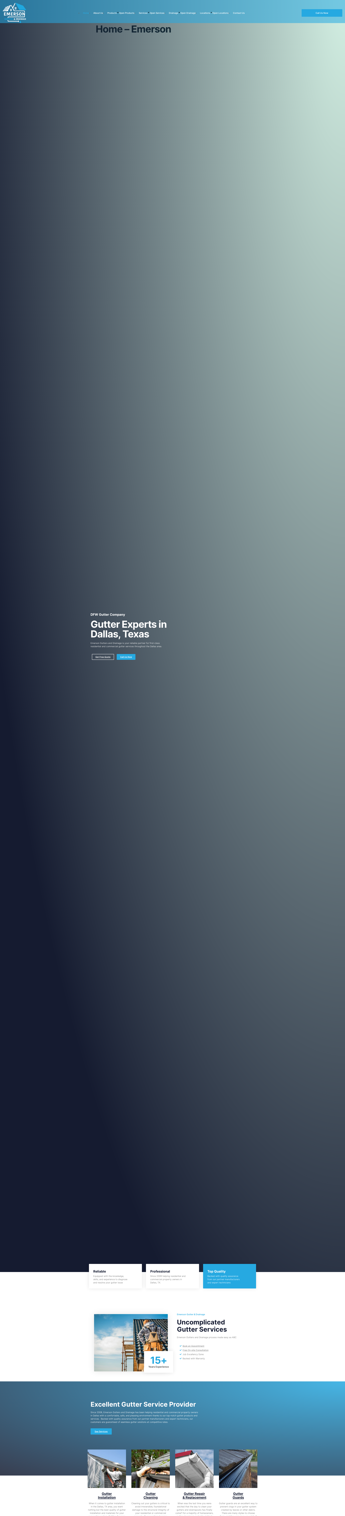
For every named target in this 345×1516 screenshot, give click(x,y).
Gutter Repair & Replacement (194, 1496)
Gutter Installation (107, 1496)
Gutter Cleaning (151, 1496)
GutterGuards (238, 1496)
